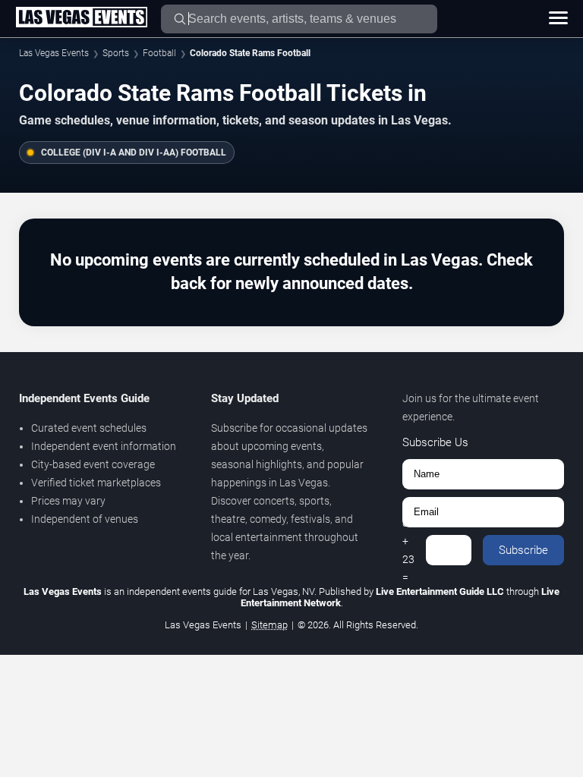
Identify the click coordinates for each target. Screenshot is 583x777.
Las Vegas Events (54, 53)
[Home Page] (81, 18)
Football (159, 53)
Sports (115, 53)
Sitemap (269, 625)
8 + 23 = (408, 550)
